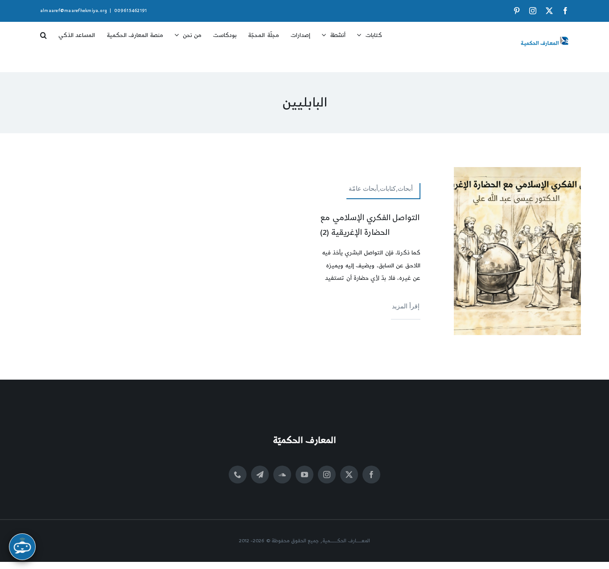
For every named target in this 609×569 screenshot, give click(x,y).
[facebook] (371, 474)
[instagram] (327, 474)
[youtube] (304, 474)
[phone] (238, 474)
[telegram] (260, 474)
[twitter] (349, 474)
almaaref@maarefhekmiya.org (73, 10)
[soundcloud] (282, 474)
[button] (43, 32)
